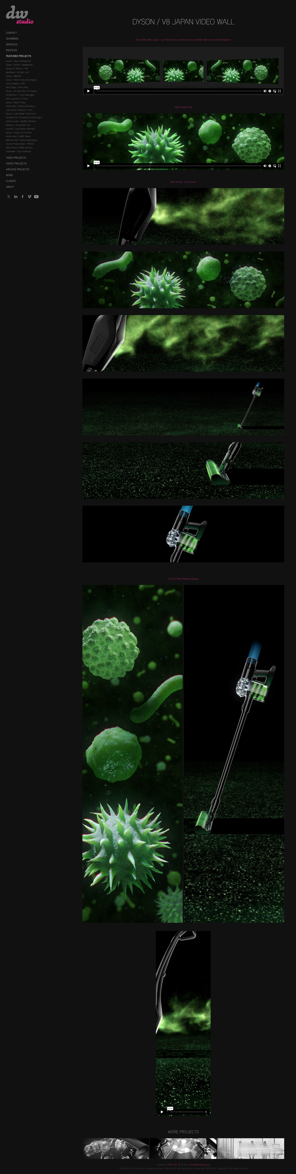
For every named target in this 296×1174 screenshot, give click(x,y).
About (10, 186)
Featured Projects (18, 56)
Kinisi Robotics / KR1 (15, 83)
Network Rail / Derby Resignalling (21, 140)
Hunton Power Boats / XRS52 (20, 143)
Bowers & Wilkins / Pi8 (17, 68)
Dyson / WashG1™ (14, 76)
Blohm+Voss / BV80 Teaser (18, 136)
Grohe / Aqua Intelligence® (18, 61)
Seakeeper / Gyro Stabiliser (18, 151)
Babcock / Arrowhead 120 (18, 125)
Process (11, 50)
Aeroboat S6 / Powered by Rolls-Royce (24, 117)
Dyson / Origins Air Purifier (19, 132)
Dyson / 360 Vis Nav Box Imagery (21, 79)
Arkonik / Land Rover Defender (20, 128)
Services (11, 44)
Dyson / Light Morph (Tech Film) (21, 113)
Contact (11, 32)
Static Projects (16, 163)
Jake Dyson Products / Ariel (19, 110)
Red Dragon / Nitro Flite (17, 87)
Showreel (12, 38)
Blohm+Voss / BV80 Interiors (19, 147)
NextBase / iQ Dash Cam (17, 72)
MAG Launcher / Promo (17, 98)
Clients (11, 181)
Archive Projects (17, 169)
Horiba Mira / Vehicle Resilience (20, 106)
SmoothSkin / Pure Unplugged (20, 94)
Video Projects (16, 157)
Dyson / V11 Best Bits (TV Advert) (21, 91)
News (9, 175)
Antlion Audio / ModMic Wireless (21, 121)
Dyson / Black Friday (15, 102)
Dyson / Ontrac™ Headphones (19, 64)
